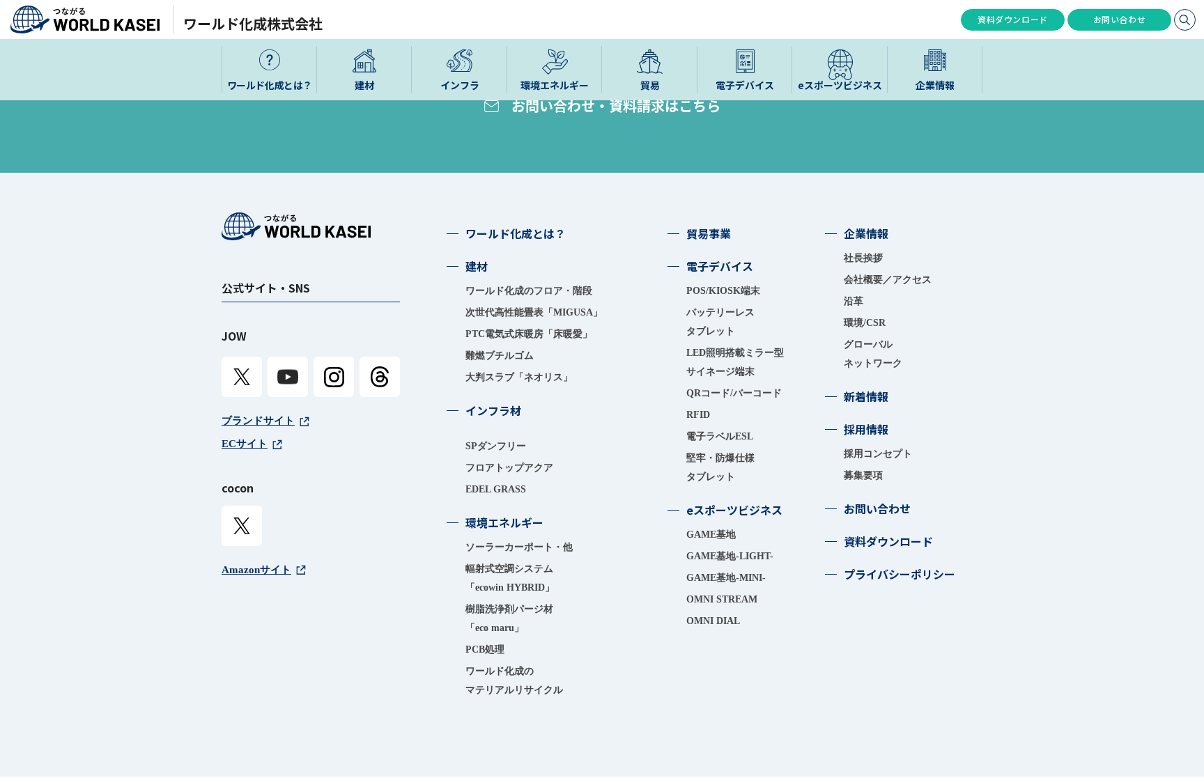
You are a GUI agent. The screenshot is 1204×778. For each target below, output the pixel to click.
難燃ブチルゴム (499, 355)
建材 (476, 266)
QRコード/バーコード (734, 393)
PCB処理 (484, 649)
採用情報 (866, 429)
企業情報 (866, 233)
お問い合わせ (1119, 19)
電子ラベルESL (719, 436)
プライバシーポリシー (899, 574)
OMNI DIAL (713, 621)
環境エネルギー (504, 522)
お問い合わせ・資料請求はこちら (615, 105)
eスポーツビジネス (734, 509)
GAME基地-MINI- (726, 578)
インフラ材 (493, 410)
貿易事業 (708, 233)
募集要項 (863, 475)
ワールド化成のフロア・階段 (528, 291)
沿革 (853, 301)
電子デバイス (719, 266)
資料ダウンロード (1013, 19)
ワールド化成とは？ (515, 233)
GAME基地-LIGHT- (729, 556)
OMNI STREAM (721, 599)
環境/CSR (865, 323)
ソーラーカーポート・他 (519, 547)
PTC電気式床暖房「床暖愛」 (528, 334)
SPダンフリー (495, 446)
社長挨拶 (863, 258)
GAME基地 (711, 534)
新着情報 (866, 396)
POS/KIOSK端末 (723, 291)
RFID (698, 415)
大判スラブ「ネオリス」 (519, 377)
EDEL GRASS (495, 489)
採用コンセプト (878, 454)
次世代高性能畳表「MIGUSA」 (534, 312)
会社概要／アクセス (888, 279)
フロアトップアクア (509, 467)
